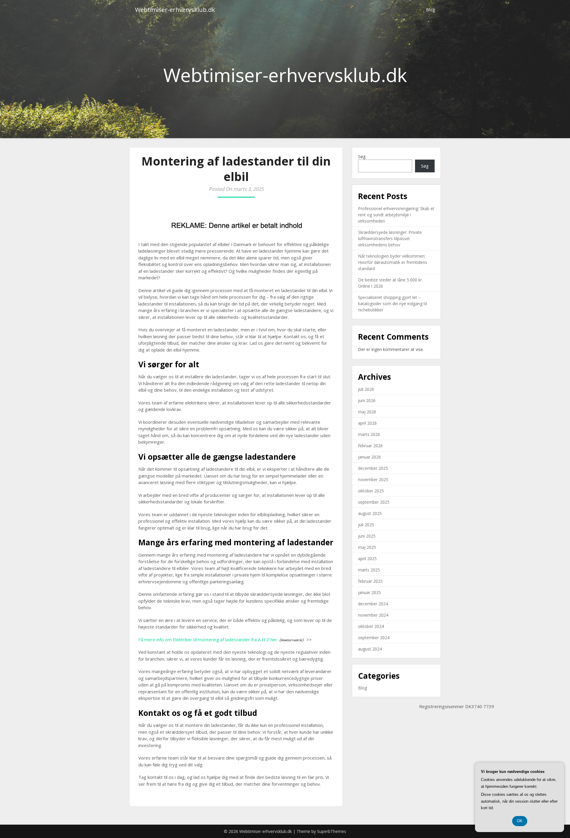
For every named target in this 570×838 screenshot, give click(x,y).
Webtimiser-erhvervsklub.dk (175, 10)
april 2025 (367, 558)
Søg (361, 156)
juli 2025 (366, 524)
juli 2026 (366, 389)
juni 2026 (367, 400)
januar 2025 (369, 592)
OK (519, 821)
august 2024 (370, 649)
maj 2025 (367, 547)
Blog (430, 9)
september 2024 (374, 637)
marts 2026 (369, 434)
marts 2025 (369, 570)
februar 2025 (370, 581)
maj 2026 (367, 412)
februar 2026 (370, 445)
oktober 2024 (371, 626)
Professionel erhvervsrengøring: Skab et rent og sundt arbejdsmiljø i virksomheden (396, 215)
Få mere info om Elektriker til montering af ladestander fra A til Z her (207, 639)
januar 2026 (369, 457)
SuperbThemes (331, 831)
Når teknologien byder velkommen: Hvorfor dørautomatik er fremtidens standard (392, 262)
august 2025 (370, 513)
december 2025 (373, 468)
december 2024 (373, 604)
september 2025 (374, 502)
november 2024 (373, 615)
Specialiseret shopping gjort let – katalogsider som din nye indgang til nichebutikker (392, 303)
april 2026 (367, 423)
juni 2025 (367, 536)
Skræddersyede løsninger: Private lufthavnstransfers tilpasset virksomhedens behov (390, 238)
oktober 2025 (371, 491)
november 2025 (373, 479)
